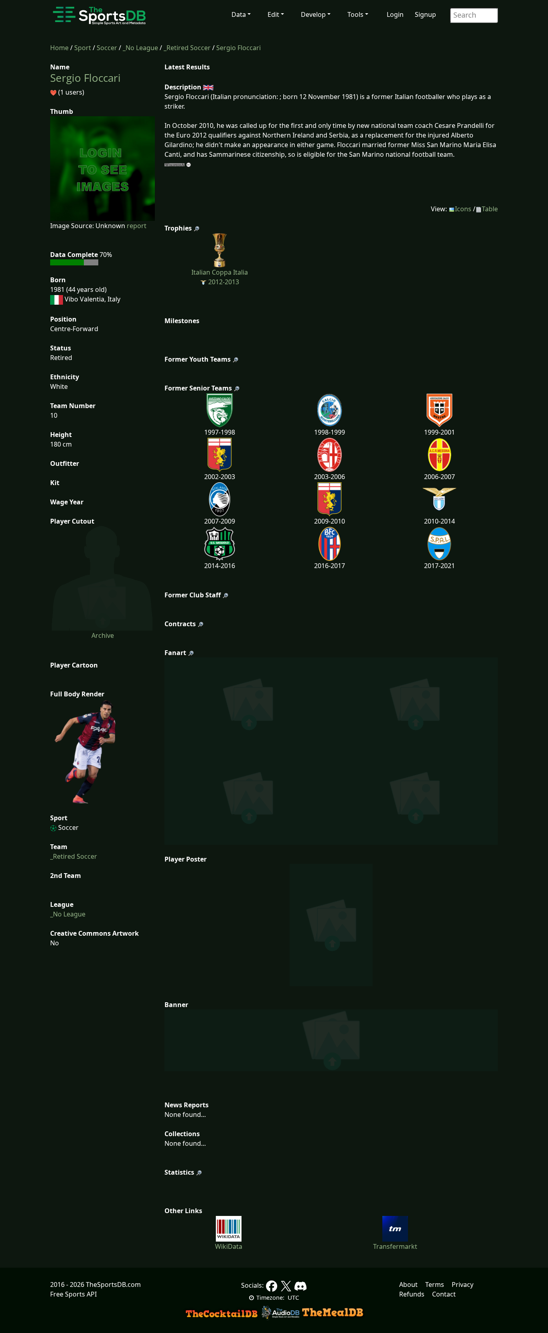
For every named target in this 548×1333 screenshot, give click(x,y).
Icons (463, 208)
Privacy (462, 1284)
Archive (102, 635)
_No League (140, 47)
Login (395, 14)
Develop (313, 14)
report (136, 225)
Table (490, 208)
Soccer (107, 47)
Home (59, 47)
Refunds (411, 1294)
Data (238, 14)
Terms (434, 1284)
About (408, 1284)
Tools (355, 14)
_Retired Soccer (187, 47)
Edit (273, 14)
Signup (425, 14)
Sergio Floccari (238, 47)
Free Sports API (73, 1294)
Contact (444, 1294)
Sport (82, 47)
